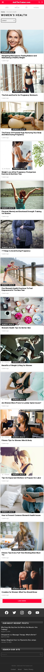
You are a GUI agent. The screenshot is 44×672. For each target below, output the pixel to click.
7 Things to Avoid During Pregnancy (16, 251)
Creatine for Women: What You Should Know (19, 592)
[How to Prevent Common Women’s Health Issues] (22, 499)
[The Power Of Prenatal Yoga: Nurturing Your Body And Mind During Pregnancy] (22, 116)
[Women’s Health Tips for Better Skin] (22, 311)
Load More (22, 601)
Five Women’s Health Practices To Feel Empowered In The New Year (17, 289)
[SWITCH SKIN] (42, 2)
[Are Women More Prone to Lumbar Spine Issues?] (22, 386)
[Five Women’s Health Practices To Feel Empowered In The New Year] (22, 272)
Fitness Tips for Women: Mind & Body (17, 440)
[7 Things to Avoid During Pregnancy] (22, 234)
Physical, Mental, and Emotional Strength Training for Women (21, 212)
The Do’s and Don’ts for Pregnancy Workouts (19, 95)
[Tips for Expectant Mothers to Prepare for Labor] (22, 461)
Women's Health (8, 52)
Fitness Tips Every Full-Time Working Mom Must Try (21, 554)
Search (41, 655)
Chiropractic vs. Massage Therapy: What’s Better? (18, 635)
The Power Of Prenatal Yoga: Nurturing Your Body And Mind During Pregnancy (21, 134)
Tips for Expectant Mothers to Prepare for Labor (21, 478)
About (20, 669)
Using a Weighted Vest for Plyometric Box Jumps (18, 640)
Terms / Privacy (28, 669)
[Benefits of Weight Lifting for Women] (22, 349)
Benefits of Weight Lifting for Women (17, 365)
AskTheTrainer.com (21, 2)
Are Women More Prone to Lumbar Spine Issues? (21, 403)
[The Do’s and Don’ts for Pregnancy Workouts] (22, 78)
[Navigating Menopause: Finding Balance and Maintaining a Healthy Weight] (22, 41)
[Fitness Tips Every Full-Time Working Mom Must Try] (22, 536)
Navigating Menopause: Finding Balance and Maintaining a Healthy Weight (19, 57)
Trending (36, 7)
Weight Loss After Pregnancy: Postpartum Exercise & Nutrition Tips (19, 173)
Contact (13, 669)
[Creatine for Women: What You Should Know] (22, 575)
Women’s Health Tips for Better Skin (16, 328)
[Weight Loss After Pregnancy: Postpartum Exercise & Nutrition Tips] (22, 155)
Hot (26, 7)
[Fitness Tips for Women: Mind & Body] (22, 424)
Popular (17, 7)
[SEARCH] (39, 2)
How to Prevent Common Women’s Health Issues (21, 515)
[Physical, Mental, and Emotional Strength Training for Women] (22, 195)
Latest (7, 7)
